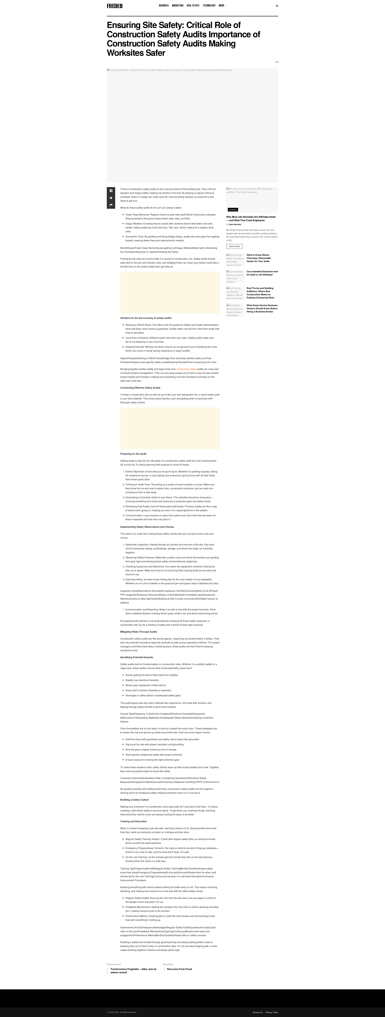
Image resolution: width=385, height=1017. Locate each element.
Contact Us (258, 1012)
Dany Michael (235, 224)
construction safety (186, 369)
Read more (234, 246)
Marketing (177, 5)
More (221, 5)
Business (164, 5)
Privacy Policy (272, 1012)
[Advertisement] (170, 293)
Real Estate (193, 5)
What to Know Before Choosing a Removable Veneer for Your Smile (259, 258)
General (233, 209)
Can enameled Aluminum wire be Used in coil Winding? (262, 273)
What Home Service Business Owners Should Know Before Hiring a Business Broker (262, 308)
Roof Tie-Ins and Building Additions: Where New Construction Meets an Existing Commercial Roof (260, 292)
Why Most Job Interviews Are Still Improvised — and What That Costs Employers (251, 218)
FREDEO (115, 5)
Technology (209, 5)
